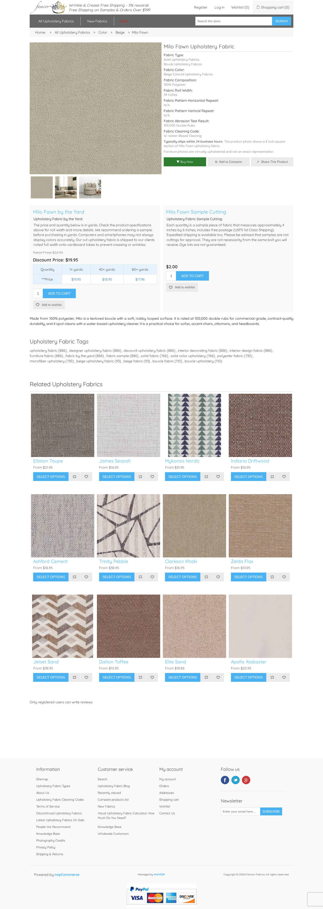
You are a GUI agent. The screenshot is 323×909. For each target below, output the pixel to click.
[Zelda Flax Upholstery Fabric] (260, 525)
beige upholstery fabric (95, 361)
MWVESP (159, 874)
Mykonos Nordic (182, 461)
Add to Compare (230, 161)
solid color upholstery (188, 356)
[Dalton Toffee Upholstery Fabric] (128, 626)
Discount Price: (48, 260)
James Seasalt (115, 461)
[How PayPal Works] (162, 906)
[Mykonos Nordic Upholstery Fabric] (194, 425)
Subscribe (271, 811)
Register (200, 7)
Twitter (235, 780)
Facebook (225, 780)
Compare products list (113, 800)
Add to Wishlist (86, 476)
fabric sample (117, 356)
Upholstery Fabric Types (53, 786)
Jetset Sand (46, 661)
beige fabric (133, 361)
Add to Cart (59, 293)
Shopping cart (169, 800)
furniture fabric (42, 356)
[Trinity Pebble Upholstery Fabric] (128, 525)
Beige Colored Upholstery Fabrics (188, 74)
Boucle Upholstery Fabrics (183, 64)
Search (281, 21)
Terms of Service (48, 806)
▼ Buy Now (184, 162)
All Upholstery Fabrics (56, 21)
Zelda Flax (242, 561)
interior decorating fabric (198, 350)
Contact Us (167, 813)
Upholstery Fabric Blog (114, 786)
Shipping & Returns (49, 854)
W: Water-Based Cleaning (182, 136)
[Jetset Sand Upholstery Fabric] (62, 626)
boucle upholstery (199, 361)
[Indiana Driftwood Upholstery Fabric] (260, 425)
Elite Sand (175, 661)
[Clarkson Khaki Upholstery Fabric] (194, 525)
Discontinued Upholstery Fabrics (59, 813)
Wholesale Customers (113, 834)
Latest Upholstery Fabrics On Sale (60, 820)
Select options (50, 477)
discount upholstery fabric (145, 350)
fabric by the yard (79, 356)
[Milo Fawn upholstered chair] (90, 187)
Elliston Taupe (48, 461)
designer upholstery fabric (90, 350)
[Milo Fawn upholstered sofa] (66, 187)
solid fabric (150, 356)
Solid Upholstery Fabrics (181, 60)
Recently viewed (109, 793)
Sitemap (42, 779)
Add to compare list (74, 476)
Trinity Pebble (113, 561)
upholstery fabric (43, 350)
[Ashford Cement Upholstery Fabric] (62, 525)
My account (167, 779)
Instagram (246, 780)
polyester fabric (230, 356)
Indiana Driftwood (250, 461)
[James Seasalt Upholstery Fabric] (128, 425)
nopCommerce (66, 874)
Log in (219, 7)
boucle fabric (163, 361)
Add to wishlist (52, 305)
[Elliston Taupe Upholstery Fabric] (62, 425)
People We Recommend (53, 827)
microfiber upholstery (47, 361)
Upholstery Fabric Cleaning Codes (60, 800)
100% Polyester (175, 85)
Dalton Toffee (114, 661)
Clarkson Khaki (181, 561)
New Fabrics (97, 21)
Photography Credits (50, 840)
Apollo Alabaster (249, 661)
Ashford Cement (50, 561)
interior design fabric (246, 350)
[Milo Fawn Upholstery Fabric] (42, 187)
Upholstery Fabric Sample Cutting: (195, 219)
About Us (42, 793)
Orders (164, 786)
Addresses (166, 793)
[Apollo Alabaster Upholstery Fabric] (260, 626)
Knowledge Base (48, 834)
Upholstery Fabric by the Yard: (58, 219)
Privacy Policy (45, 847)
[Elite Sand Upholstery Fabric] (194, 626)
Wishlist (164, 806)
